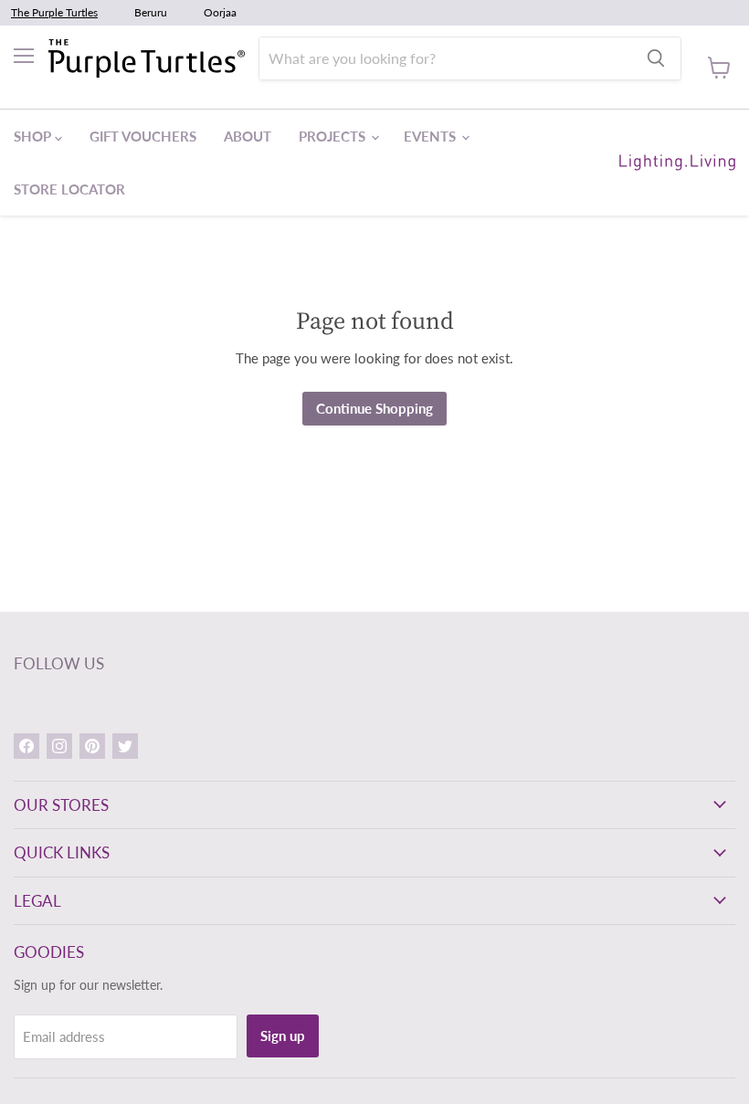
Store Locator (69, 189)
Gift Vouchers (143, 136)
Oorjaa (220, 12)
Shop (34, 136)
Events (431, 136)
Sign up (282, 1035)
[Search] (655, 58)
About (247, 136)
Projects (334, 136)
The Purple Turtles (54, 12)
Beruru (150, 12)
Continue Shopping (374, 408)
